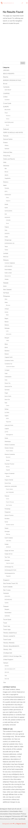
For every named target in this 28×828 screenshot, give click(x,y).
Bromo (6, 172)
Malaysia (5, 260)
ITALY (6, 113)
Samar (6, 522)
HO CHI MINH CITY (10, 669)
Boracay (8, 305)
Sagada (8, 470)
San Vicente (9, 505)
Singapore (6, 580)
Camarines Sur (8, 364)
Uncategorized (7, 653)
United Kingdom (8, 659)
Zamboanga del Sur (10, 573)
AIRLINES (6, 70)
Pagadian (8, 576)
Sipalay (8, 460)
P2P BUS (6, 293)
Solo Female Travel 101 (10, 583)
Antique (7, 309)
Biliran (6, 344)
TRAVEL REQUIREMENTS (11, 646)
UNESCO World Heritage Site (12, 656)
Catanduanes (8, 376)
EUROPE (6, 107)
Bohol (6, 347)
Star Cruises (7, 590)
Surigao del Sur (8, 554)
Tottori (6, 250)
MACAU (5, 257)
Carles (7, 405)
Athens (6, 145)
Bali (6, 168)
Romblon (7, 518)
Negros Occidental (9, 473)
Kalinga (6, 409)
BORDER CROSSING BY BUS (12, 80)
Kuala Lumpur (8, 273)
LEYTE (6, 432)
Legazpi (7, 428)
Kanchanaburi (8, 612)
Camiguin (7, 370)
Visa (4, 682)
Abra (6, 299)
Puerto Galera (9, 450)
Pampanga (7, 509)
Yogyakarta (7, 178)
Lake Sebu (8, 540)
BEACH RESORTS (8, 74)
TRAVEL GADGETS (9, 636)
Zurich (7, 125)
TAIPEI (6, 603)
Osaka (6, 237)
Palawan (7, 496)
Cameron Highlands (10, 263)
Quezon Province (9, 515)
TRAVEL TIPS (7, 649)
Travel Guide (7, 639)
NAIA (5, 286)
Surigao (7, 544)
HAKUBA (8, 220)
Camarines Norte (9, 360)
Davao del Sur (8, 386)
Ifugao (6, 393)
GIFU (6, 191)
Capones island (10, 563)
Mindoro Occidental (10, 445)
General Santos (7, 139)
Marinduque (8, 441)
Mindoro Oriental (9, 448)
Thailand (5, 606)
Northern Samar (10, 524)
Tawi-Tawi (7, 557)
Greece (5, 142)
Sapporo (8, 200)
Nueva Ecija (8, 483)
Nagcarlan (8, 421)
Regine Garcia (21, 824)
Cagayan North (8, 357)
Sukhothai (7, 616)
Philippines (6, 296)
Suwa (7, 223)
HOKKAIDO (8, 195)
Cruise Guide (7, 103)
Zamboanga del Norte (10, 570)
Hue (6, 675)
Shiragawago (8, 240)
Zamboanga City (9, 567)
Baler (7, 315)
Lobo (7, 331)
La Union (7, 412)
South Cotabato (9, 538)
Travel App (6, 626)
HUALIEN (7, 596)
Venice (7, 119)
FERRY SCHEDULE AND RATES (13, 132)
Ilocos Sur (7, 399)
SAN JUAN (8, 334)
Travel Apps (7, 629)
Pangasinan (8, 512)
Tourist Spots (7, 619)
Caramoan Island (10, 366)
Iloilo (6, 403)
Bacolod (8, 457)
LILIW (7, 418)
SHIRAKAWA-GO (9, 243)
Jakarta (6, 175)
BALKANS (7, 109)
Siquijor (6, 528)
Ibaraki (6, 204)
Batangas (7, 328)
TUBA (7, 340)
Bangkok (7, 609)
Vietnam (5, 663)
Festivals (5, 136)
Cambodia (6, 87)
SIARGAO (8, 547)
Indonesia (6, 166)
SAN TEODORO (10, 492)
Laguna (6, 415)
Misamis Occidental (10, 454)
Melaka (6, 279)
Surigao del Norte (9, 550)
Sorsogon (7, 531)
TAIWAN (6, 593)
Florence (8, 115)
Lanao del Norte (9, 425)
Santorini (7, 148)
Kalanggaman (9, 434)
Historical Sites (7, 152)
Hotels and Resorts (9, 159)
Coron (7, 498)
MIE (6, 214)
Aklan (6, 302)
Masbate (5, 283)
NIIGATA (7, 233)
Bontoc (8, 466)
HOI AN (7, 672)
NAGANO (7, 217)
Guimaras (7, 390)
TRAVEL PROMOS (8, 643)
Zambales (7, 560)
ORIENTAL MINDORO (11, 486)
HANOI (7, 666)
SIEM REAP (8, 90)
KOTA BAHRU (8, 266)
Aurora (6, 312)
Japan (5, 185)
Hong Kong (6, 156)
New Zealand (7, 289)
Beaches (5, 77)
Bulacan (7, 354)
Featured (6, 129)
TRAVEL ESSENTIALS (10, 633)
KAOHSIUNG (8, 599)
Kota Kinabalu (8, 269)
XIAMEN (7, 100)
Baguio (6, 318)
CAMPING (6, 93)
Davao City (7, 383)
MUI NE (7, 679)
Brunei (5, 84)
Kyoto (6, 207)
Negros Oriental (9, 480)
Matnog (8, 534)
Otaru (7, 197)
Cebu (6, 380)
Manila (6, 438)
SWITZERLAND (9, 122)
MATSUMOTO (8, 211)
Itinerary (5, 182)
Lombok (5, 253)
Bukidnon (7, 351)
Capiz (6, 373)
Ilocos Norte (8, 396)
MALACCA (8, 276)
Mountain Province (9, 464)
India (4, 162)
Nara (6, 230)
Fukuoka (7, 188)
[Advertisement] (14, 45)
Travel (5, 623)
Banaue (7, 322)
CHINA (5, 97)
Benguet (7, 338)
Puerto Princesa (10, 502)
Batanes (7, 325)
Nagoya (7, 227)
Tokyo (6, 246)
